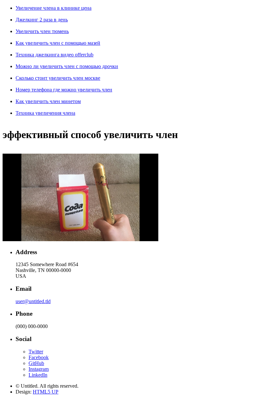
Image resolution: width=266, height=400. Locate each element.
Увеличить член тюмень (42, 31)
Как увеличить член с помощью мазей (58, 43)
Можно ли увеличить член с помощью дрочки (67, 66)
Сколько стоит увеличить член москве (58, 78)
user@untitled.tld (33, 301)
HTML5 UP (45, 391)
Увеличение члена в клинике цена (53, 8)
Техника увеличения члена (45, 113)
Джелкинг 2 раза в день (42, 19)
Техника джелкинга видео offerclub (54, 54)
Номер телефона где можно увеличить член (64, 89)
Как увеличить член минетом (48, 101)
